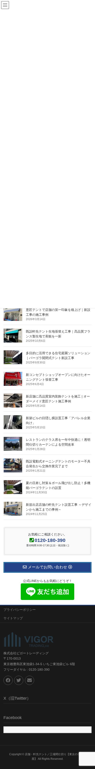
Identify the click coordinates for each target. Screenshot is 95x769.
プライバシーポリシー (19, 609)
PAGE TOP (88, 742)
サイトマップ (13, 618)
